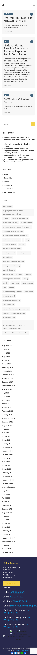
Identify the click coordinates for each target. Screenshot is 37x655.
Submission (8, 14)
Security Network (9, 296)
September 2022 (8, 487)
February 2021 (7, 531)
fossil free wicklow (9, 244)
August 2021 (7, 513)
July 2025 (5, 393)
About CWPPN (7, 206)
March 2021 (6, 527)
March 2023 (6, 469)
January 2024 (7, 444)
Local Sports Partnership (11, 266)
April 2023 (6, 465)
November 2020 (8, 538)
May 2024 (6, 433)
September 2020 (8, 542)
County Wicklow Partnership (13, 231)
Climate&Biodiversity (10, 223)
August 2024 (7, 426)
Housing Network (9, 253)
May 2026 (6, 357)
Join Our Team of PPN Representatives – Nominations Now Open (19, 161)
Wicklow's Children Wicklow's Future (15, 333)
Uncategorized (9, 192)
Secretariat (28, 292)
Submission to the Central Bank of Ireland (16, 145)
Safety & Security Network (12, 292)
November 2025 (8, 378)
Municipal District (9, 270)
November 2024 (8, 418)
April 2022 (6, 498)
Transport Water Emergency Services (16, 309)
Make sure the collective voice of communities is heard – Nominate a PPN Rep (19, 139)
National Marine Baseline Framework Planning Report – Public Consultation (16, 50)
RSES (4, 287)
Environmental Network (11, 240)
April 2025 (6, 404)
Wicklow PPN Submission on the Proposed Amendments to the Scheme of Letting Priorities (18, 151)
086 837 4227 (16, 596)
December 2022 (8, 476)
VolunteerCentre (9, 317)
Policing (5, 283)
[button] (3, 5)
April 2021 (6, 523)
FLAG (27, 240)
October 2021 (7, 509)
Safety (11, 287)
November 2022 (8, 480)
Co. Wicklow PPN (16, 611)
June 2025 (6, 396)
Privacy (18, 650)
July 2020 (5, 545)
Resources (8, 185)
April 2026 (6, 360)
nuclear (28, 274)
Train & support (8, 305)
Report (6, 182)
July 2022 (5, 491)
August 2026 (7, 346)
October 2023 (7, 455)
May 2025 (6, 400)
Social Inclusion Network (11, 300)
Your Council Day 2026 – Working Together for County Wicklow (16, 156)
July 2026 (5, 349)
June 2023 (6, 458)
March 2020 (6, 549)
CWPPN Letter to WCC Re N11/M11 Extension (18, 19)
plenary (25, 279)
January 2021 (7, 534)
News (6, 41)
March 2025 (6, 407)
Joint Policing (7, 257)
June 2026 (6, 353)
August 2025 (7, 389)
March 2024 (6, 440)
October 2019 (7, 552)
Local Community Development (13, 261)
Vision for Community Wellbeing (14, 313)
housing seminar (24, 253)
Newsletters (8, 178)
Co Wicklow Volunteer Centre (17, 101)
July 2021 (5, 516)
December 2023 (8, 447)
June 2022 (6, 494)
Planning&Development (11, 279)
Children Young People (20, 218)
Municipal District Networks (12, 274)
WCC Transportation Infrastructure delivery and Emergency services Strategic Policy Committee (15, 325)
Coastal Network (26, 223)
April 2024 (6, 436)
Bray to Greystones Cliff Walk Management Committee (13, 212)
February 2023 (7, 473)
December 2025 (8, 375)
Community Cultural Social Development (17, 227)
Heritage (22, 244)
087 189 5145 (17, 592)
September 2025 (8, 386)
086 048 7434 (20, 601)
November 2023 (8, 451)
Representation (27, 283)
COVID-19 (25, 650)
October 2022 (7, 484)
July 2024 (5, 429)
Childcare (6, 218)
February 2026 (7, 367)
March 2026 (6, 364)
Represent (15, 283)
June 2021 (6, 520)
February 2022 (7, 505)
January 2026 (7, 371)
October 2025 (7, 382)
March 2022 (6, 502)
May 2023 (6, 462)
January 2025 (7, 415)
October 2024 (7, 422)
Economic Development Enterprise (15, 236)
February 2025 (7, 411)
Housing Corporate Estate (12, 248)
